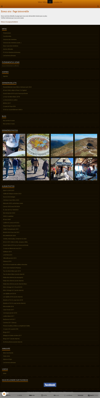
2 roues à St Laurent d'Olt (10, 329)
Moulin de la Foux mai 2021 (11, 232)
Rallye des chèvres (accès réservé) (13, 280)
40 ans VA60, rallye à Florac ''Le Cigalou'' (15, 90)
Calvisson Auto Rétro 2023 (11, 200)
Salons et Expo (7, 359)
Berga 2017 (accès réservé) (11, 338)
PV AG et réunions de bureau (11, 52)
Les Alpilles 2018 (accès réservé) (13, 297)
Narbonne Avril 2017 (9, 319)
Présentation (7, 33)
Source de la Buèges (9, 197)
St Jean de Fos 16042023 (10, 210)
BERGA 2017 (7, 103)
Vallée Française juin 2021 (11, 229)
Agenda (5, 76)
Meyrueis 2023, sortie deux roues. (13, 203)
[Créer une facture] (56, 395)
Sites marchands (8, 353)
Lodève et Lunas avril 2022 (11, 222)
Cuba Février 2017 (8, 309)
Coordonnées (7, 36)
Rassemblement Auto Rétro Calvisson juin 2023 (17, 87)
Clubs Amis (6, 356)
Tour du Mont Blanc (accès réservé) (13, 274)
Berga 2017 (6, 332)
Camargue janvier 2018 (10, 313)
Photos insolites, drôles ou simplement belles (16, 326)
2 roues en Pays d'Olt (9, 106)
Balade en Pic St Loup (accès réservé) (14, 303)
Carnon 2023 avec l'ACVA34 (11, 206)
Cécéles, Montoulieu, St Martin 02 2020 (14, 239)
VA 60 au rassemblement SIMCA (12, 109)
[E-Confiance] (68, 395)
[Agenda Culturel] (92, 395)
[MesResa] (31, 395)
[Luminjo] (80, 395)
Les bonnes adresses (9, 55)
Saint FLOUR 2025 (8, 190)
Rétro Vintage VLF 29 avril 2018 (12, 287)
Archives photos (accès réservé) (12, 342)
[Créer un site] (7, 395)
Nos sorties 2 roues (9, 124)
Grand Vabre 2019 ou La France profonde (15, 245)
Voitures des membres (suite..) (12, 42)
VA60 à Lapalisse (8, 216)
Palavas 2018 (7, 261)
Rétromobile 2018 (8, 306)
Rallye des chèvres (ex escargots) (13, 277)
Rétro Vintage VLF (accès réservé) (13, 290)
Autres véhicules (8, 49)
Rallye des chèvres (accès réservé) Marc (15, 284)
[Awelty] (44, 395)
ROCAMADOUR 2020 (9, 235)
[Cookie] (4, 394)
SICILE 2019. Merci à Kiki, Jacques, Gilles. (15, 242)
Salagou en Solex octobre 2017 (12, 335)
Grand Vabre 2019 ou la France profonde (15, 93)
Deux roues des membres (10, 46)
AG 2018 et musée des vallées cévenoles (15, 264)
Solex (4, 373)
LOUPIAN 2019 (7, 255)
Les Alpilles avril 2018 (9, 293)
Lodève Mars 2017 (8, 316)
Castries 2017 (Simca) (9, 322)
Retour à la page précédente (9, 22)
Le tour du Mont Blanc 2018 (11, 96)
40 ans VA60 (7, 219)
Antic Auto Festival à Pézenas (12, 268)
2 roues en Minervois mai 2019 (12, 248)
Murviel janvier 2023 (9, 213)
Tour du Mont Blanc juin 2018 (12, 271)
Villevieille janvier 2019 (9, 258)
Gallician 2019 (7, 251)
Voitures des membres (10, 39)
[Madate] (19, 395)
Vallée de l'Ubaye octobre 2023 (12, 193)
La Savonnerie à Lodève (10, 100)
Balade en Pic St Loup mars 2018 (13, 300)
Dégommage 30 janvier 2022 (11, 226)
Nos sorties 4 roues (9, 120)
